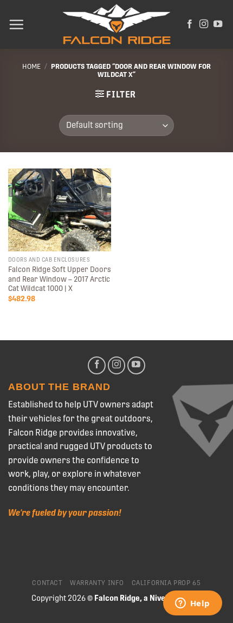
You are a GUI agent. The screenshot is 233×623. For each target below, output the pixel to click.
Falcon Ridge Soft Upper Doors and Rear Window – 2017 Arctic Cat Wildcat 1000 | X (59, 279)
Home (31, 66)
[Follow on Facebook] (189, 24)
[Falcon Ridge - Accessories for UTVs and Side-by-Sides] (116, 24)
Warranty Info (97, 583)
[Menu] (16, 24)
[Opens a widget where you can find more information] (192, 604)
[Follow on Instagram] (203, 24)
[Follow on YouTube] (217, 24)
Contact (47, 583)
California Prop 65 (166, 583)
